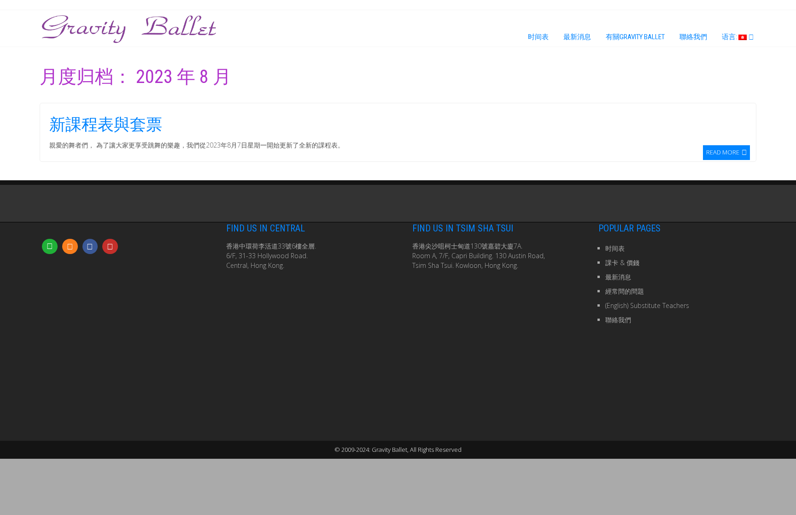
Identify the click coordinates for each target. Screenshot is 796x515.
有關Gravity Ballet (635, 37)
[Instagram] (70, 247)
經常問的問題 (624, 291)
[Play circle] (110, 247)
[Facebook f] (90, 247)
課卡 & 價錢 (622, 262)
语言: (730, 37)
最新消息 (577, 37)
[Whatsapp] (50, 247)
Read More (722, 152)
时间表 (538, 37)
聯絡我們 (693, 37)
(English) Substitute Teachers (647, 305)
